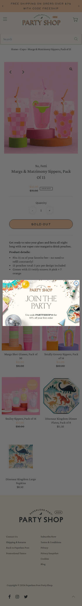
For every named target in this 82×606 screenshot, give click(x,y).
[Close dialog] (76, 283)
